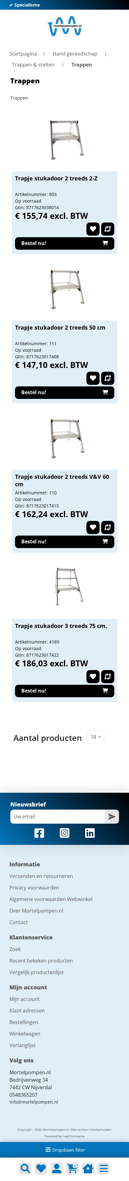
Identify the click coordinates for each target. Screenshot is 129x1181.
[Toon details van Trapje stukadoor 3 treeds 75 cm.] (64, 587)
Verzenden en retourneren (41, 876)
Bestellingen (23, 1022)
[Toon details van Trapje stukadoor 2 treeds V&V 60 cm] (64, 438)
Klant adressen (27, 1010)
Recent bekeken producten (41, 960)
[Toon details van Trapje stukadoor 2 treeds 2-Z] (64, 140)
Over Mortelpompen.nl (36, 910)
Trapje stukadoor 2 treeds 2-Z (56, 178)
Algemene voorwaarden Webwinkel (50, 899)
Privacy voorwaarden (34, 887)
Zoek (15, 949)
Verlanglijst (22, 1045)
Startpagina (23, 53)
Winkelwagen (24, 1033)
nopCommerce (74, 1136)
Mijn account (24, 999)
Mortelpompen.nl (30, 1072)
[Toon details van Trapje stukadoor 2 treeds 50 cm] (64, 289)
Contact (18, 922)
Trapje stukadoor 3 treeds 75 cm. (61, 626)
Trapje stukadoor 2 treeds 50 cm (60, 327)
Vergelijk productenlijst (36, 972)
